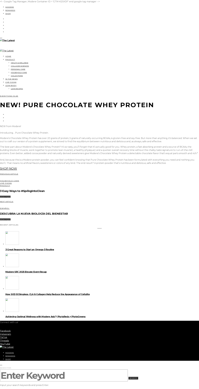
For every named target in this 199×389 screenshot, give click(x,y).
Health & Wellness (19, 63)
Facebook (5, 331)
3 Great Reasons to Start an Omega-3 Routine (29, 249)
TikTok (3, 337)
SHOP (8, 14)
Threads (4, 340)
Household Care (19, 73)
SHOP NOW (8, 168)
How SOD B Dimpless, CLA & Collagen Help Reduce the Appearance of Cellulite (47, 294)
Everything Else (9, 96)
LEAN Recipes (17, 89)
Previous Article (9, 174)
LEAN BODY (11, 85)
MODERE (9, 7)
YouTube (5, 344)
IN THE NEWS (11, 79)
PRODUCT (10, 60)
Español (4, 208)
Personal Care (18, 69)
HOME (8, 56)
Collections (17, 76)
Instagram (5, 334)
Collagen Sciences (20, 66)
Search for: (5, 368)
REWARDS (10, 10)
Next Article (6, 202)
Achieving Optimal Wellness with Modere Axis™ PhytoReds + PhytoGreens (45, 316)
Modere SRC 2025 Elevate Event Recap (26, 272)
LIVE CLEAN (10, 82)
